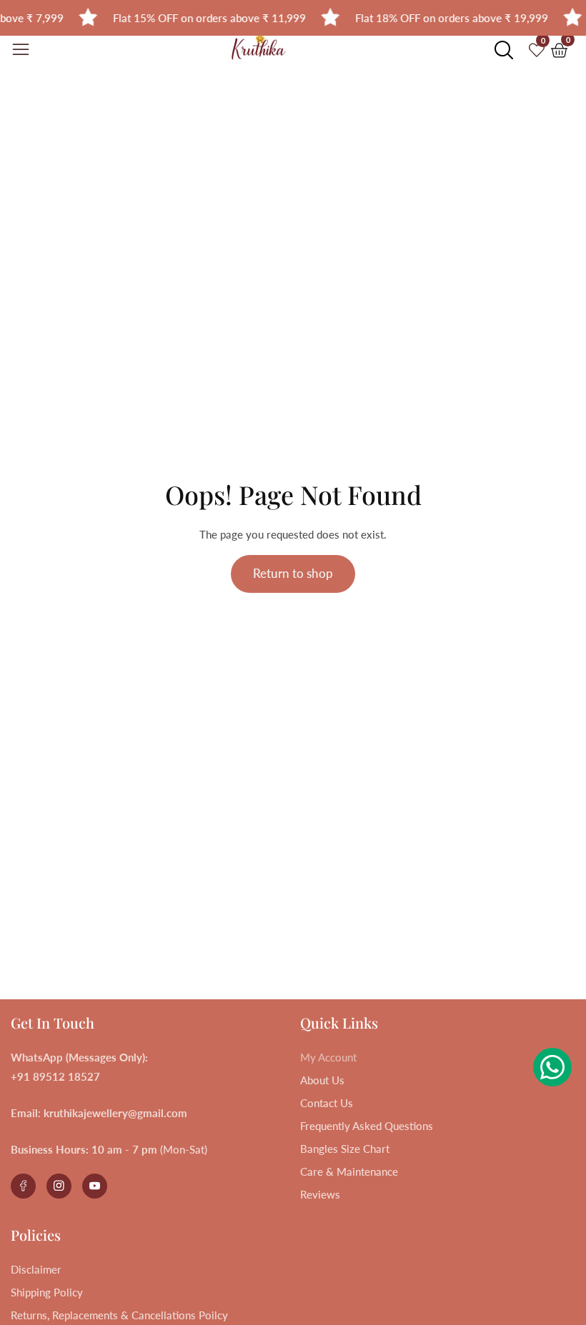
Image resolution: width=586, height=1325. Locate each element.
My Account (328, 1057)
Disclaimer (36, 1269)
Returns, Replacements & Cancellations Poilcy (119, 1315)
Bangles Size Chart (344, 1148)
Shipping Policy (47, 1292)
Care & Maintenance (349, 1171)
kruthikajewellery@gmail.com (115, 1112)
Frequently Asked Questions (366, 1125)
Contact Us (326, 1102)
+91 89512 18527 (55, 1076)
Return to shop (293, 573)
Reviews (320, 1194)
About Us (322, 1080)
